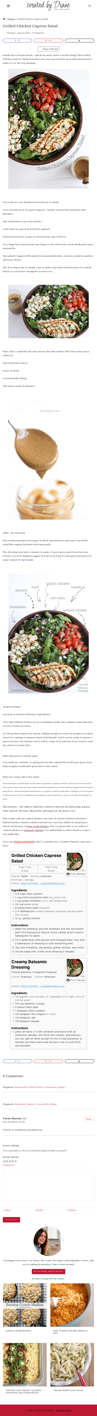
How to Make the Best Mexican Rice (70, 1332)
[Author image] (4, 33)
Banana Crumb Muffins (18, 1331)
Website (72, 1210)
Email (40, 1210)
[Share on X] (79, 40)
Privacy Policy (64, 1410)
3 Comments (38, 33)
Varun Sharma (12, 1118)
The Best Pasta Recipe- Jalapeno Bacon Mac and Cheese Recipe (23, 1391)
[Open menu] (8, 5)
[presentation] (25, 1305)
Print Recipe (77, 873)
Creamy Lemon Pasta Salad (68, 1390)
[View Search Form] (89, 6)
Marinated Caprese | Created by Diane (35, 1104)
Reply (89, 1119)
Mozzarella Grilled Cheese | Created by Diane (39, 1087)
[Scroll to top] (91, 1406)
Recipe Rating (10, 1157)
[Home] (4, 19)
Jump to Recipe (50, 49)
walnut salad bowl (24, 841)
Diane (13, 33)
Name (8, 1210)
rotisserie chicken (34, 830)
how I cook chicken (38, 826)
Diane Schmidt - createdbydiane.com (43, 883)
